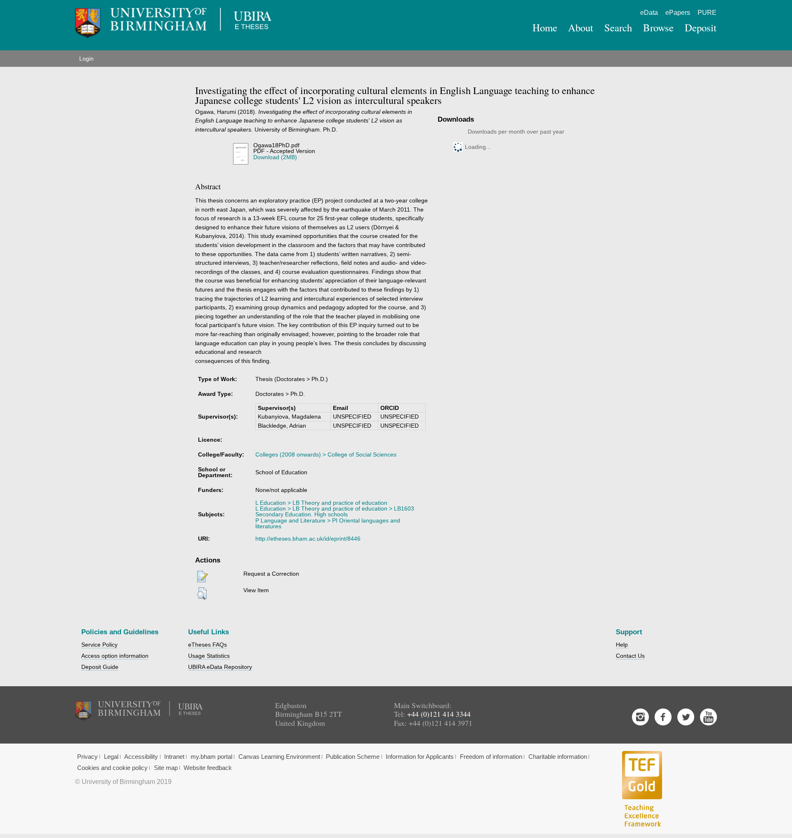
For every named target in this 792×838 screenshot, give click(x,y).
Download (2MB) (275, 157)
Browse (658, 27)
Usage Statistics (209, 655)
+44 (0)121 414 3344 (439, 714)
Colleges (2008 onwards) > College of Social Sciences (325, 454)
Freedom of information (491, 756)
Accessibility (141, 756)
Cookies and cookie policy (112, 768)
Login (86, 58)
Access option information (114, 655)
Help (622, 644)
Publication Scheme (353, 756)
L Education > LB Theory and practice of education (321, 502)
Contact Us (630, 655)
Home (545, 27)
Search (618, 27)
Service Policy (99, 644)
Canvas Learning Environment (279, 756)
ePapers (677, 12)
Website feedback (208, 768)
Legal (111, 756)
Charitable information (557, 756)
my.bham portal (211, 756)
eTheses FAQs (207, 644)
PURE (707, 12)
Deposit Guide (99, 667)
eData (649, 12)
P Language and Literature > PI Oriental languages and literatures (327, 523)
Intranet (174, 756)
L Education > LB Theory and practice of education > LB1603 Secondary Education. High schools (334, 511)
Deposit (701, 27)
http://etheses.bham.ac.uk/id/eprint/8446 (308, 538)
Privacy (87, 756)
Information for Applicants (420, 756)
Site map (166, 768)
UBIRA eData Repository (220, 667)
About (580, 27)
